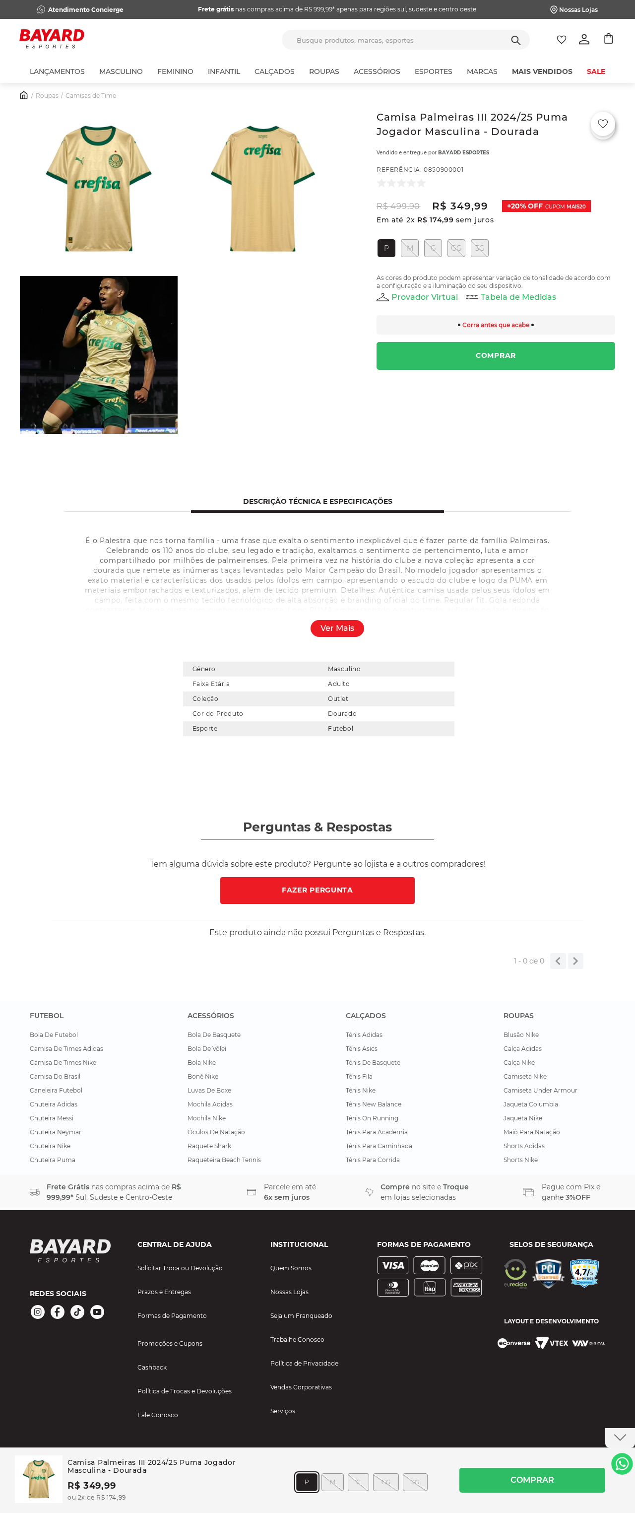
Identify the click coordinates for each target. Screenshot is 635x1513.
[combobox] (406, 40)
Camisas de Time (90, 95)
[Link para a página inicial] (24, 96)
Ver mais (337, 628)
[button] (99, 190)
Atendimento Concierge (86, 9)
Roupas (47, 95)
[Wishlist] (562, 40)
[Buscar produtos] (516, 40)
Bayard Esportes (463, 152)
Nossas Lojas (578, 9)
